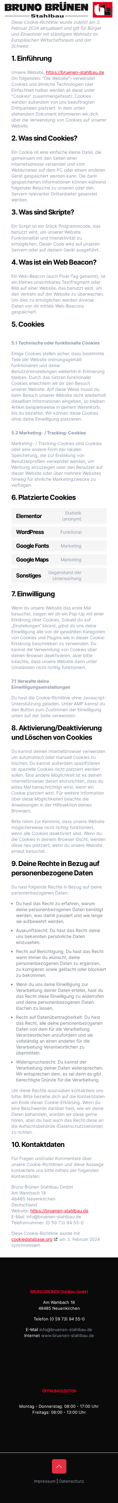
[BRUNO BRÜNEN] (60, 9)
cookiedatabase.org (32, 1239)
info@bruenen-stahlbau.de (65, 1329)
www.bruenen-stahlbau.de (67, 1335)
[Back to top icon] (59, 1466)
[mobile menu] (109, 9)
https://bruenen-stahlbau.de (75, 72)
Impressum (44, 1481)
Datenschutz (71, 1481)
